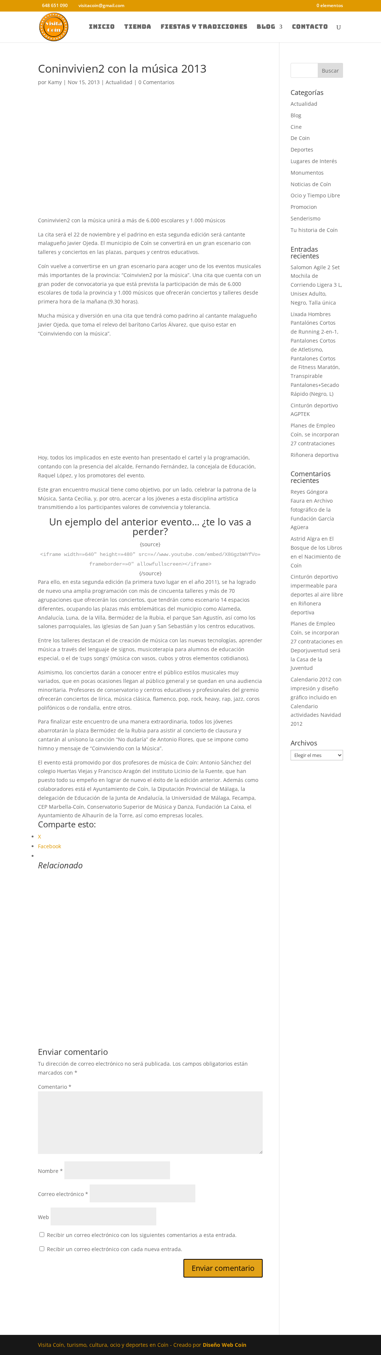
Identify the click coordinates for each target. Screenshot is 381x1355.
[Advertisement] (150, 161)
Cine (296, 126)
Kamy (55, 82)
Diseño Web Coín (224, 1344)
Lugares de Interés (314, 161)
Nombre (50, 1170)
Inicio (102, 27)
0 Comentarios (156, 82)
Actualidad (119, 82)
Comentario (54, 1086)
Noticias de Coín (311, 184)
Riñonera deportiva (315, 454)
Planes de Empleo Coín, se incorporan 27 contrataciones (315, 434)
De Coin (300, 137)
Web (43, 1217)
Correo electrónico (63, 1193)
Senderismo (305, 218)
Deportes (302, 149)
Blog (266, 27)
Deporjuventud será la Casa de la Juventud (315, 659)
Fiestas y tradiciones (204, 27)
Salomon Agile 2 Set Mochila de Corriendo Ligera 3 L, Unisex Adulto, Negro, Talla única (316, 285)
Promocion (304, 206)
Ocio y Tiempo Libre (315, 195)
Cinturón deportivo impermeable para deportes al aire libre (317, 585)
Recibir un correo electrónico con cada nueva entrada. (114, 1249)
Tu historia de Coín (314, 229)
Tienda (137, 27)
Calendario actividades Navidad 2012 (316, 715)
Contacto (310, 27)
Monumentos (307, 172)
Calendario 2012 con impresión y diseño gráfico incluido (316, 688)
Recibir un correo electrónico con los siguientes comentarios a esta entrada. (142, 1234)
